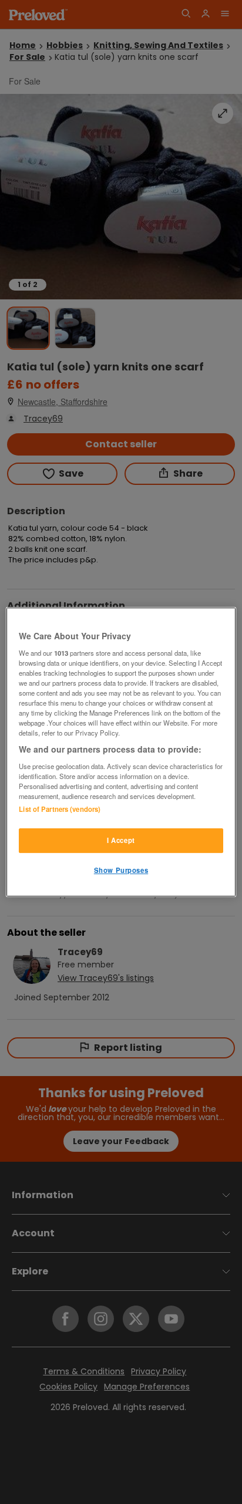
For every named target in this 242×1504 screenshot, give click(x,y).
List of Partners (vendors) (59, 809)
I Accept (121, 840)
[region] (121, 752)
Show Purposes (121, 870)
